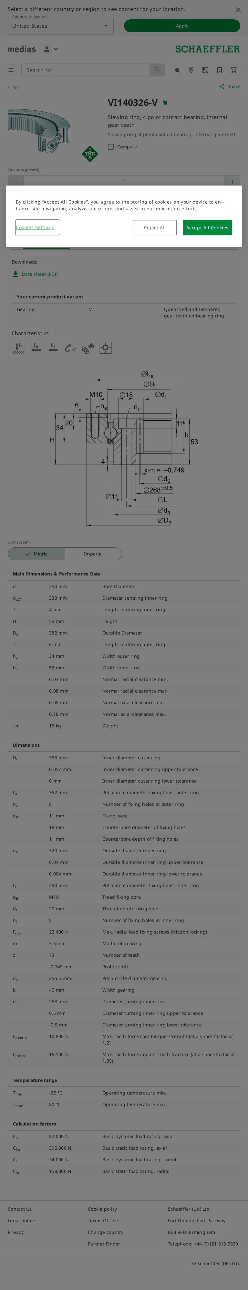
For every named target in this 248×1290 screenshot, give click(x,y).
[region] (124, 216)
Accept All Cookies (207, 228)
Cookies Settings (35, 227)
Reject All (155, 228)
